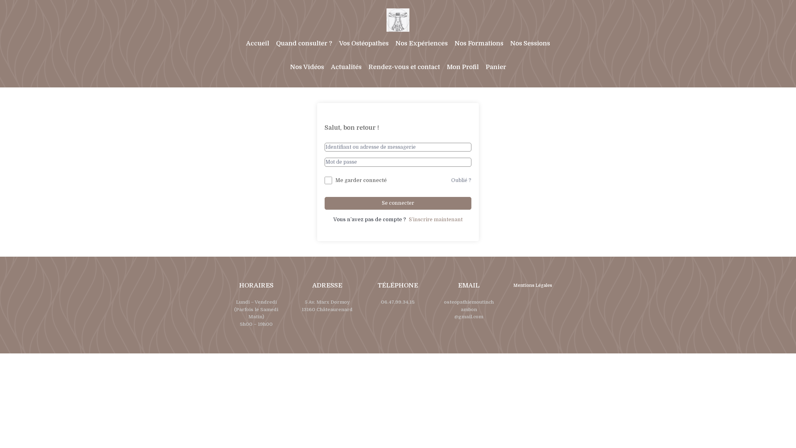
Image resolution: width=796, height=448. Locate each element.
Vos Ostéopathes (364, 43)
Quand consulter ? (304, 43)
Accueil (257, 43)
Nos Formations (479, 43)
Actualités (346, 67)
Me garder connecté (361, 180)
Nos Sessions (530, 43)
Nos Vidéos (307, 67)
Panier (496, 67)
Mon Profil (463, 67)
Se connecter (398, 203)
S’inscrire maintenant (436, 219)
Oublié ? (461, 180)
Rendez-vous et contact (404, 67)
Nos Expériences (422, 43)
